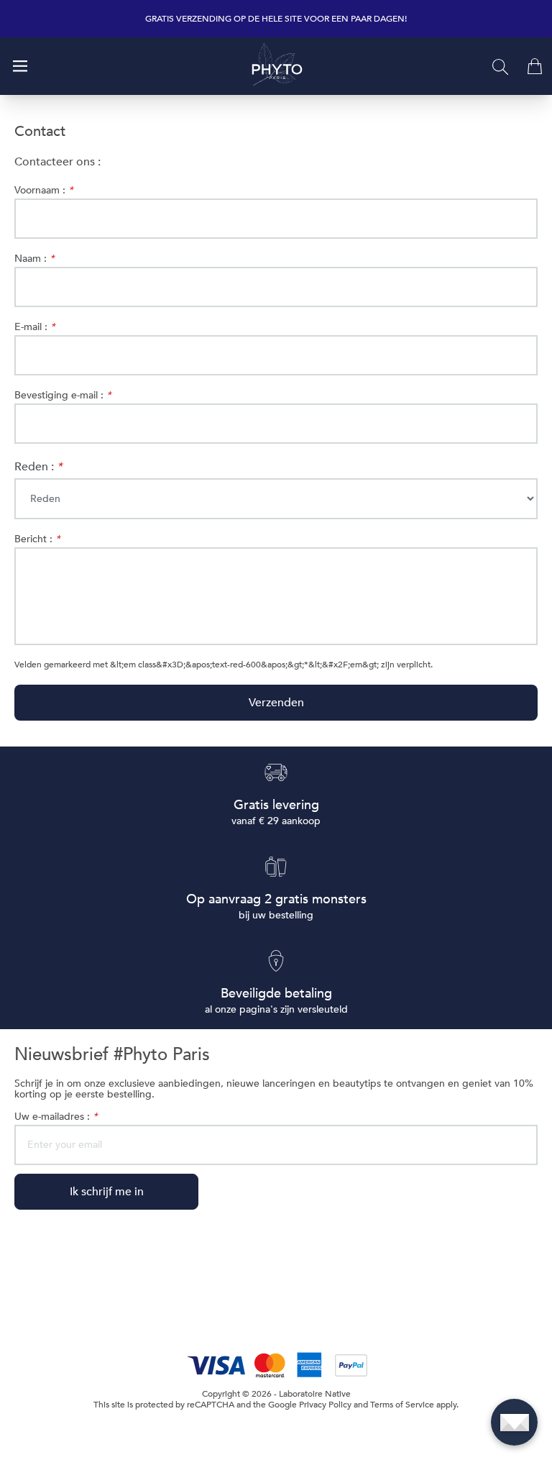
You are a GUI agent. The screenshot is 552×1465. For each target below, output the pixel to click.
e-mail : (34, 326)
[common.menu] (20, 66)
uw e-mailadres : (55, 1116)
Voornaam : (43, 190)
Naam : (34, 258)
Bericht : (37, 539)
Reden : (38, 467)
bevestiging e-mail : (62, 395)
